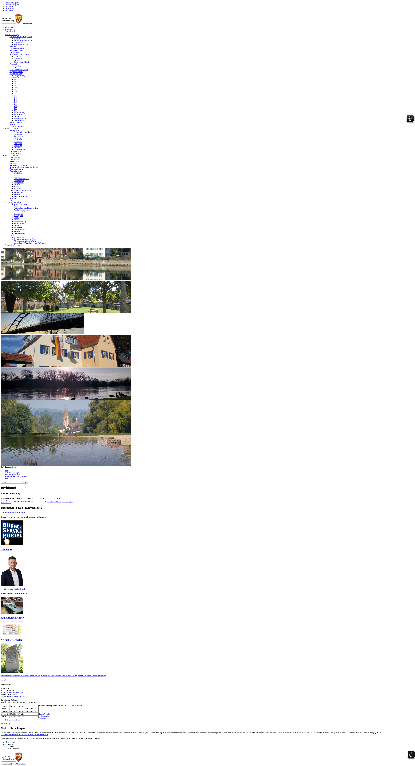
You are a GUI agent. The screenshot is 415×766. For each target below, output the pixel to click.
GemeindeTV (18, 42)
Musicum (17, 185)
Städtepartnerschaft (16, 151)
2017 (15, 93)
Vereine (12, 200)
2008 (15, 109)
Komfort (11, 747)
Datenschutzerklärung (12, 720)
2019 (15, 89)
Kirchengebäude (15, 153)
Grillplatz (17, 177)
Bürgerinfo (17, 56)
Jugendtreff (18, 116)
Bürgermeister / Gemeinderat (19, 54)
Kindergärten (18, 216)
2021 (15, 85)
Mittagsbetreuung (20, 118)
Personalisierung (13, 749)
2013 (15, 99)
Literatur (17, 148)
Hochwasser (18, 144)
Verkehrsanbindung (16, 169)
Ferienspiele (18, 114)
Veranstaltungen (15, 157)
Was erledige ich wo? (17, 50)
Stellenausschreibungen (18, 126)
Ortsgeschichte (15, 130)
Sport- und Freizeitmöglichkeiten (21, 190)
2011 (15, 103)
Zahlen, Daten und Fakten (23, 41)
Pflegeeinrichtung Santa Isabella (25, 241)
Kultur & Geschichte (12, 128)
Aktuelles (17, 39)
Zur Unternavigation (12, 5)
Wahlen (16, 60)
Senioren (13, 235)
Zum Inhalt (9, 6)
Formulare (17, 66)
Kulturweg (17, 138)
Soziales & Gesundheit (13, 202)
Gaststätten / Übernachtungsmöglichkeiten (24, 167)
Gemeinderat (18, 58)
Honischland (18, 134)
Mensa (16, 220)
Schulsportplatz (19, 181)
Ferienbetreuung (19, 113)
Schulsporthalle (19, 183)
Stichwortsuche (15, 52)
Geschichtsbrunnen (20, 140)
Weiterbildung (18, 192)
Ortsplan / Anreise (16, 122)
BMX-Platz (18, 173)
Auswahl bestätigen (8, 764)
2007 (15, 111)
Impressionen (14, 159)
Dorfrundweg (18, 136)
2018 (15, 91)
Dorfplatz (17, 175)
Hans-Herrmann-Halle (21, 179)
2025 (15, 79)
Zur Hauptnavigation (12, 3)
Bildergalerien (14, 77)
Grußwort (13, 46)
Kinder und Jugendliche (18, 212)
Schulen (16, 218)
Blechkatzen (18, 142)
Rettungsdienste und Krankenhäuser (26, 208)
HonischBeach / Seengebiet (19, 165)
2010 (15, 105)
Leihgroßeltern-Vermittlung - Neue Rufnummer (30, 243)
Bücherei (13, 198)
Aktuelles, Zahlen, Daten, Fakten (21, 37)
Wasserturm (18, 146)
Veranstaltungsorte (16, 171)
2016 (15, 95)
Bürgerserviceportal (16, 72)
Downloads (13, 64)
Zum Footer (9, 10)
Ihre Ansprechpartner (17, 48)
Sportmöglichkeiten (20, 196)
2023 (15, 83)
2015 (15, 97)
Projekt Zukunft (19, 233)
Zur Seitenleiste (10, 8)
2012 (15, 101)
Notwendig (11, 742)
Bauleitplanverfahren (21, 44)
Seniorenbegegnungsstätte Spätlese (26, 239)
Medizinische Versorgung (18, 204)
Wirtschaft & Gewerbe (13, 245)
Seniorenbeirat (19, 237)
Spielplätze (17, 194)
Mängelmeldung (19, 76)
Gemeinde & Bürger (12, 35)
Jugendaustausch (19, 120)
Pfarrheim (17, 188)
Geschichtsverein (20, 149)
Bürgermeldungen (16, 74)
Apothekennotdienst (21, 210)
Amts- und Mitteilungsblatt (19, 70)
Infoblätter (17, 68)
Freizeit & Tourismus (12, 155)
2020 (15, 87)
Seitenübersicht (10, 31)
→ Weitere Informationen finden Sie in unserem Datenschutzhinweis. (24, 735)
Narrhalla (17, 186)
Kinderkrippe (18, 214)
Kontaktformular (11, 29)
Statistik (10, 744)
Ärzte (16, 206)
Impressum (9, 27)
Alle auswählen (21, 764)
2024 (15, 81)
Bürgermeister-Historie (21, 62)
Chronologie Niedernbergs (23, 132)
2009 (15, 107)
